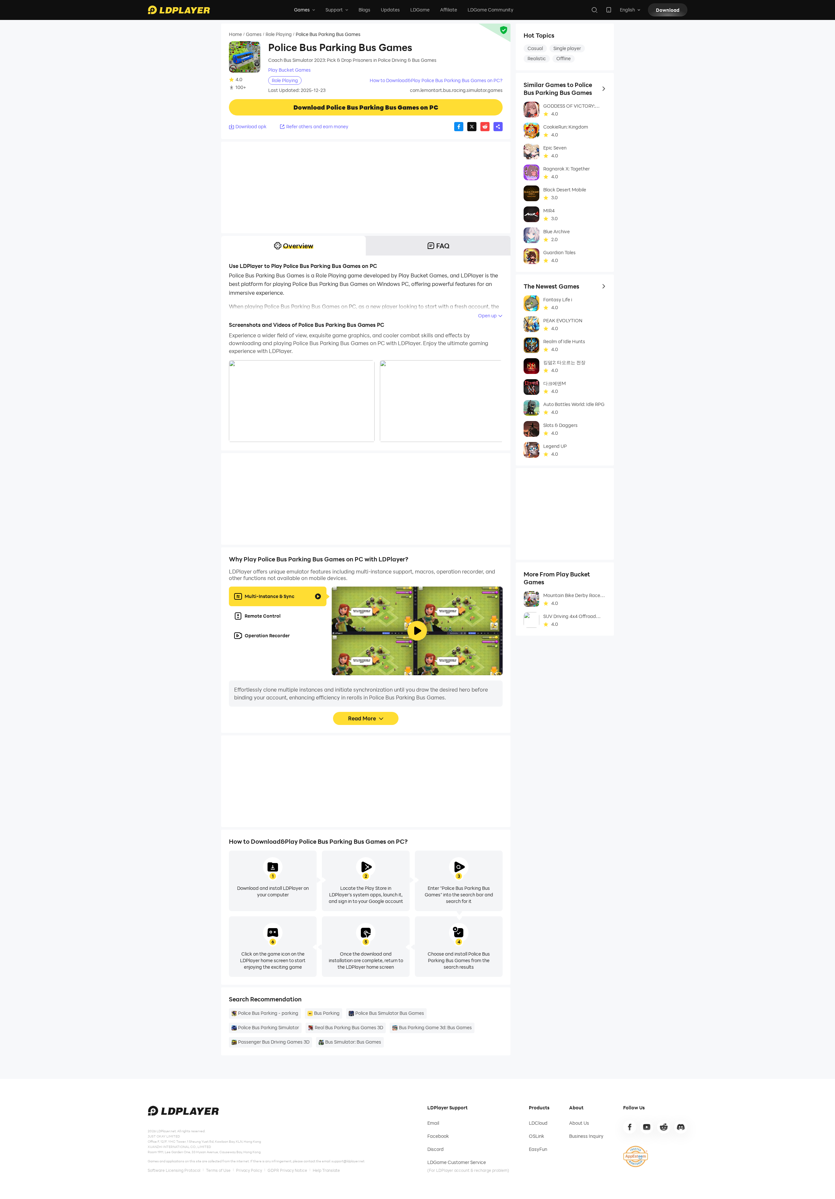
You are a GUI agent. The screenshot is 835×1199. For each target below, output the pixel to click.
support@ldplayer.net (347, 1161)
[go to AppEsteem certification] (635, 1156)
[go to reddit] (663, 1127)
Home (235, 34)
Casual (535, 48)
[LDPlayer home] (179, 9)
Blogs (364, 10)
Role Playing (279, 34)
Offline (563, 58)
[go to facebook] (629, 1127)
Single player (567, 48)
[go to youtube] (646, 1127)
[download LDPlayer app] (608, 10)
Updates (390, 10)
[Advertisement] (365, 187)
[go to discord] (680, 1127)
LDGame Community (490, 10)
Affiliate (448, 10)
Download (667, 10)
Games (254, 34)
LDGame (420, 10)
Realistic (537, 58)
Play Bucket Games (289, 70)
